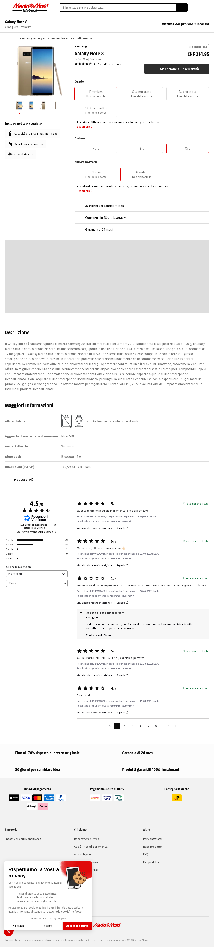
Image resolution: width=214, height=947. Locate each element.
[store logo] (31, 7)
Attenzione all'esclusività (179, 69)
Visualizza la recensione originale (94, 527)
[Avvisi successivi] (175, 726)
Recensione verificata (197, 503)
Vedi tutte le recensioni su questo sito (36, 531)
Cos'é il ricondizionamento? (91, 846)
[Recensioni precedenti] (109, 725)
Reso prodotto (152, 846)
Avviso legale (82, 854)
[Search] (182, 7)
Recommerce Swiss (86, 839)
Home (7, 38)
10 (167, 726)
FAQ (145, 854)
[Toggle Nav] (7, 7)
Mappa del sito (152, 862)
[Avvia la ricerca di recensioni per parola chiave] (64, 583)
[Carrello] (207, 7)
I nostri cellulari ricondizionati (23, 839)
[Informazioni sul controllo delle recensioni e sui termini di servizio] (55, 525)
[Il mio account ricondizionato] (200, 7)
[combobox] (118, 7)
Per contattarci (152, 839)
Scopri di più (84, 126)
